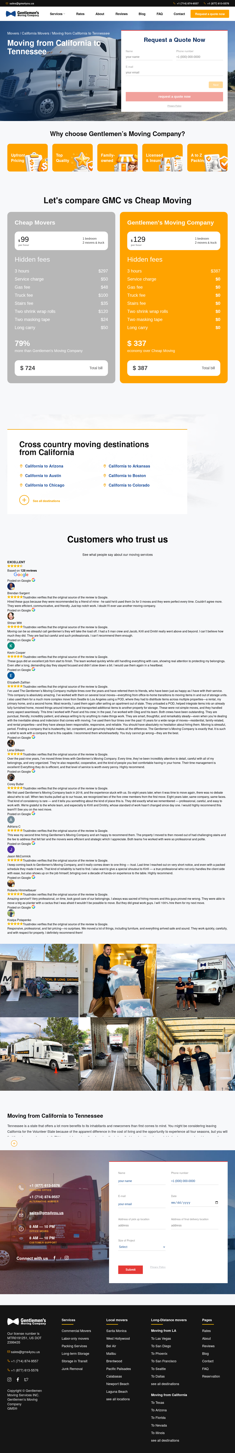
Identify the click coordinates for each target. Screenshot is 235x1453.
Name (129, 51)
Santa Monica (116, 1330)
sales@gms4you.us (22, 3)
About (99, 14)
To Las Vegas (161, 1338)
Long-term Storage (75, 1353)
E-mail (129, 66)
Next (215, 84)
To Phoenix (159, 1353)
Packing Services (74, 1346)
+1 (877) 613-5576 (218, 3)
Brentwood (114, 1361)
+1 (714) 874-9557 (188, 3)
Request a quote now (174, 96)
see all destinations (165, 1383)
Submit (130, 1269)
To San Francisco (163, 1361)
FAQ (160, 14)
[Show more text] (14, 1143)
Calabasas (114, 1376)
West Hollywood (118, 1338)
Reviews (121, 14)
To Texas (157, 1402)
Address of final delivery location (190, 1219)
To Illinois (158, 1432)
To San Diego (161, 1346)
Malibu (111, 1353)
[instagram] (67, 1258)
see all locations (118, 1399)
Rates (80, 14)
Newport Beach (117, 1383)
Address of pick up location (133, 1219)
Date (174, 1196)
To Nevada (159, 1425)
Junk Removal (72, 1368)
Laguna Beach (117, 1391)
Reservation (211, 1376)
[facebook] (55, 1258)
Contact (179, 14)
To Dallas (158, 1376)
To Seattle (158, 1368)
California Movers (35, 32)
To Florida (158, 1417)
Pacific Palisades (118, 1368)
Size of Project (126, 1240)
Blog (142, 14)
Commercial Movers (76, 1330)
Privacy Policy (174, 105)
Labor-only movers (75, 1338)
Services (56, 14)
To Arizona (159, 1410)
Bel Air (111, 1346)
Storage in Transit (74, 1361)
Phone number (185, 51)
